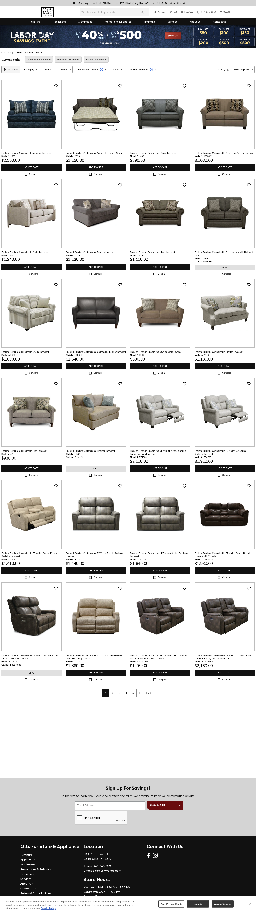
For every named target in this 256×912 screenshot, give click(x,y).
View (224, 267)
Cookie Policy (48, 908)
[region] (128, 904)
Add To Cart (31, 167)
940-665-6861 (102, 866)
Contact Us (219, 22)
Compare (33, 174)
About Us (195, 22)
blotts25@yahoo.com (106, 871)
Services (172, 22)
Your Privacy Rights (171, 904)
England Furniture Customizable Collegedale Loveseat (156, 352)
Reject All (198, 904)
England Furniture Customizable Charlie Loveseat (25, 352)
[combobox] (31, 69)
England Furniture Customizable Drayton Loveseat (218, 352)
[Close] (250, 904)
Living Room (35, 52)
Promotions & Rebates (117, 22)
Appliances (59, 22)
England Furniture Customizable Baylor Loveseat (24, 252)
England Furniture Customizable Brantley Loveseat (90, 252)
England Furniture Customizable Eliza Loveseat (23, 451)
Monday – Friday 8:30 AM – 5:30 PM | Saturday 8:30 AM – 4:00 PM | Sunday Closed (131, 3)
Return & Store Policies (35, 893)
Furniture (35, 22)
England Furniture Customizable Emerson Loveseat (90, 451)
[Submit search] (142, 12)
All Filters (12, 69)
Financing (149, 22)
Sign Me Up (158, 805)
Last (148, 693)
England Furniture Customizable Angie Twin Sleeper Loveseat (224, 153)
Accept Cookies (222, 904)
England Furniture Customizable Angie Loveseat (153, 153)
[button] (155, 12)
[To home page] (47, 12)
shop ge (173, 35)
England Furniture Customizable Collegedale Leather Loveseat (96, 352)
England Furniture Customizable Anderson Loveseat (26, 153)
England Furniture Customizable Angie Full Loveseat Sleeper (95, 153)
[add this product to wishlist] (56, 86)
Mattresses (85, 22)
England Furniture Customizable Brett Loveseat (152, 252)
